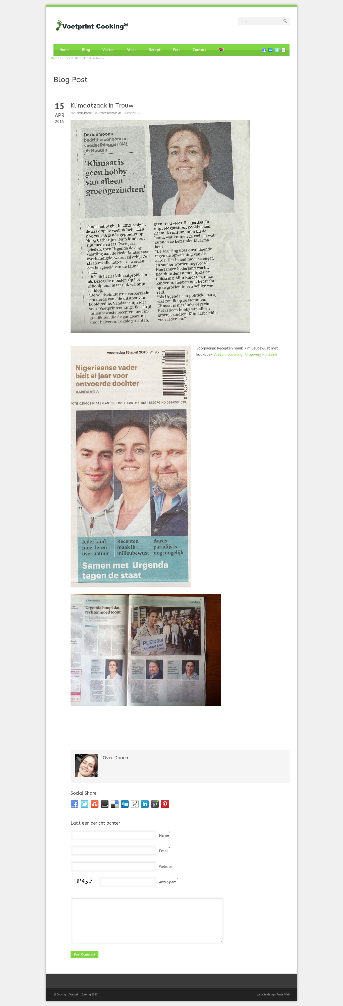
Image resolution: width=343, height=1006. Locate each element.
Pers (176, 50)
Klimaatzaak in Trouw (102, 105)
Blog (86, 50)
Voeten (108, 50)
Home (65, 50)
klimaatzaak (84, 113)
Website (165, 866)
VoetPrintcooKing (110, 113)
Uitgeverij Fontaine (261, 354)
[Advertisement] (180, 729)
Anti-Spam (168, 881)
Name (164, 835)
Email (163, 850)
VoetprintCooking (227, 354)
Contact (199, 50)
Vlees (131, 50)
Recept (155, 50)
